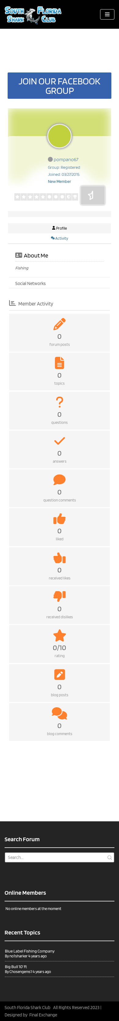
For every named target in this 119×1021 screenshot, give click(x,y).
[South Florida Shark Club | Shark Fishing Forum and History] (35, 14)
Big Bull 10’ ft (16, 966)
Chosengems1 (20, 971)
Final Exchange (43, 1015)
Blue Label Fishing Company (30, 951)
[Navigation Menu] (107, 14)
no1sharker (18, 956)
